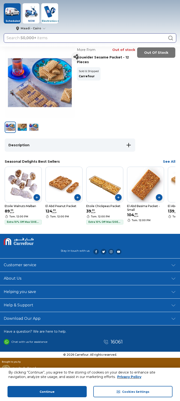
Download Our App (22, 318)
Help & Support (18, 305)
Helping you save (20, 291)
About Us (12, 278)
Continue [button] (47, 391)
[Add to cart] (37, 197)
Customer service (20, 265)
